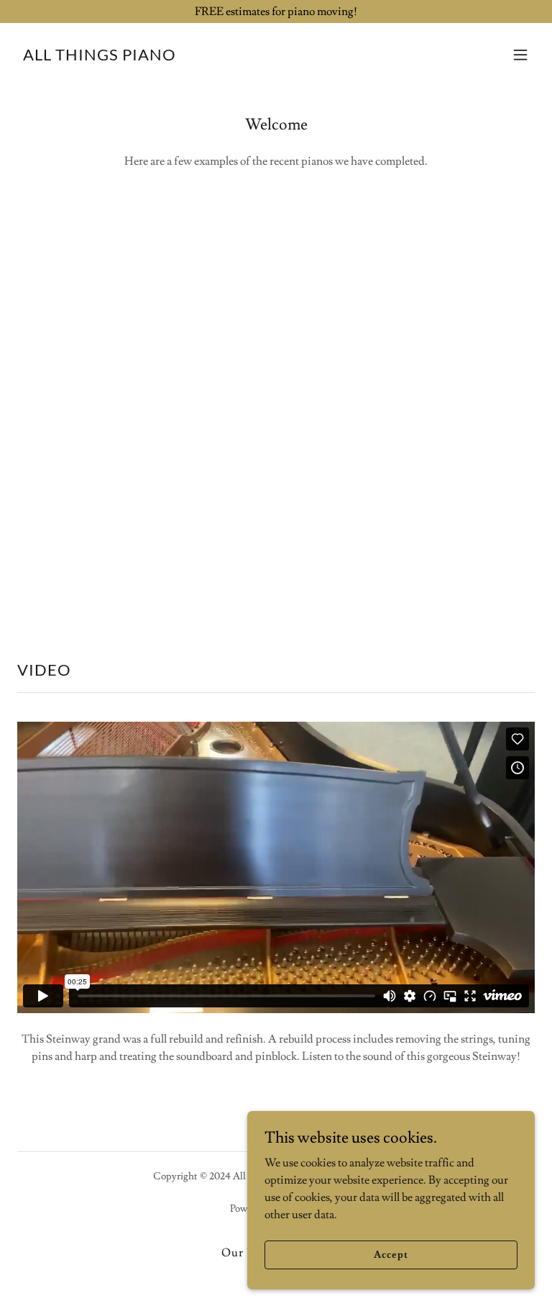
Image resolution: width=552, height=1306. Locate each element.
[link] (99, 57)
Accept (391, 1254)
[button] (520, 54)
